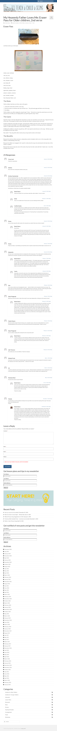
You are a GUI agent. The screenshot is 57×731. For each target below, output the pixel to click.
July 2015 (7, 671)
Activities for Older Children (11, 692)
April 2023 (7, 558)
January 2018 (8, 628)
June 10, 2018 (45, 382)
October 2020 (8, 600)
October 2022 (8, 564)
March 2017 (7, 641)
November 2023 (8, 555)
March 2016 (7, 658)
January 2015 (8, 684)
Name (4, 446)
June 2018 (7, 622)
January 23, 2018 (47, 221)
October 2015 (8, 669)
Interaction (7, 697)
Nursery (7, 707)
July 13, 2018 (46, 205)
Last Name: (6, 478)
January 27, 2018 (47, 243)
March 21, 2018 (47, 367)
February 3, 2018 (47, 296)
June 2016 (7, 652)
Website (4, 456)
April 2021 (7, 592)
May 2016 (7, 654)
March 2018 (7, 624)
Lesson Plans (8, 699)
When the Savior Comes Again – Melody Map (14, 514)
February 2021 (8, 596)
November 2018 (8, 620)
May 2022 (7, 570)
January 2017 (8, 646)
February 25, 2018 (47, 349)
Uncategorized (8, 712)
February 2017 (8, 643)
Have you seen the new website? (12, 512)
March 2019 (7, 615)
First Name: (6, 474)
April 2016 (7, 656)
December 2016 (8, 648)
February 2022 (8, 577)
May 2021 (7, 590)
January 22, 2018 (45, 191)
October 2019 (8, 611)
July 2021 (7, 585)
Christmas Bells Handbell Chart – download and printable (17, 518)
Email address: (6, 483)
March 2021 (7, 594)
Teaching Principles (9, 709)
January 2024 (8, 553)
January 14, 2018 (47, 159)
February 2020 (8, 605)
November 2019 (8, 609)
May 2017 (7, 637)
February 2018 (8, 626)
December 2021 (8, 581)
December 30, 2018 (45, 406)
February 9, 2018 (45, 271)
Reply (51, 159)
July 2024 (7, 551)
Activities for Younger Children (11, 694)
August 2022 (7, 566)
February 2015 (8, 682)
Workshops (7, 717)
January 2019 (8, 618)
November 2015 (8, 667)
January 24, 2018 (45, 226)
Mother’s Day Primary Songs (11, 521)
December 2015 (8, 665)
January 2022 (8, 579)
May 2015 (7, 676)
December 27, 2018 (46, 398)
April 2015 (7, 678)
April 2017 (7, 639)
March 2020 (7, 603)
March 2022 (7, 575)
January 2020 (8, 607)
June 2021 (7, 588)
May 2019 (7, 613)
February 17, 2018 (45, 198)
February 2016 (8, 661)
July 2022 (7, 568)
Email (4, 451)
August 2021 (7, 583)
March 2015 (7, 680)
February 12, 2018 (45, 301)
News (6, 704)
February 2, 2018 (47, 285)
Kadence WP (23, 728)
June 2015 (7, 673)
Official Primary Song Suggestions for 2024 (14, 516)
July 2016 (7, 650)
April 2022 (7, 573)
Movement (7, 702)
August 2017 (7, 633)
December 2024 (8, 549)
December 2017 (8, 630)
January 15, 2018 (47, 167)
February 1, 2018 (45, 258)
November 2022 (8, 562)
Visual (6, 714)
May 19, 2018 (47, 377)
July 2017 (7, 635)
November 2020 (8, 598)
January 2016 (8, 663)
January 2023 (8, 560)
